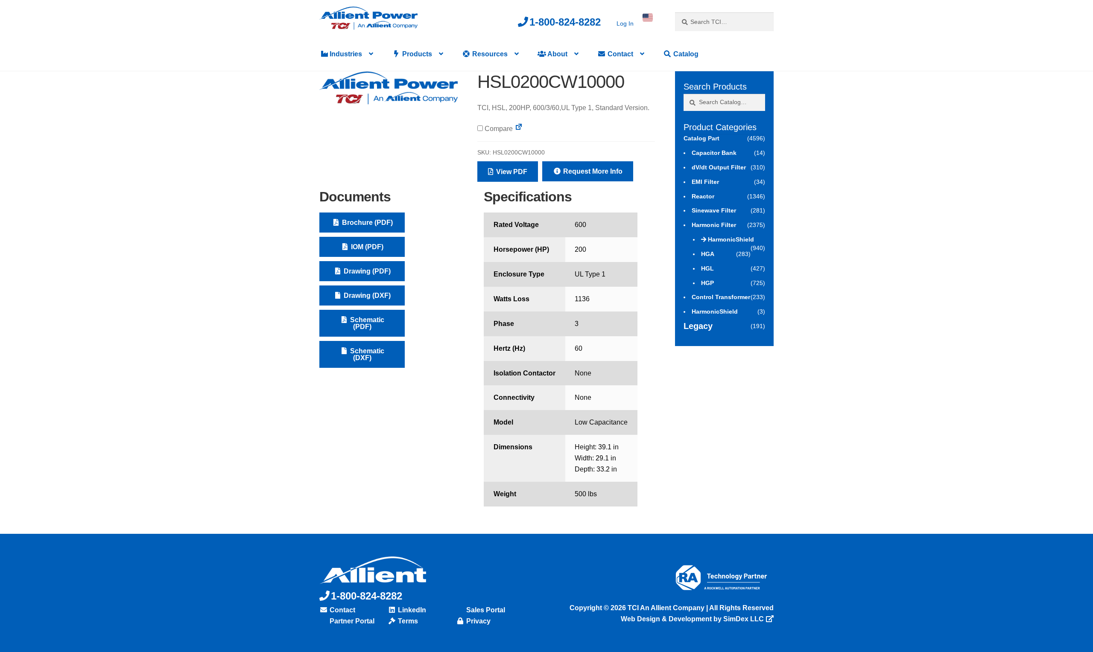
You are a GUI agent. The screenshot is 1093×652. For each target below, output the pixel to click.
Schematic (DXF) (366, 354)
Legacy (698, 326)
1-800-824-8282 (565, 22)
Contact (619, 54)
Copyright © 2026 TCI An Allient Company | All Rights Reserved (672, 607)
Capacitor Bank (714, 152)
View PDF (510, 171)
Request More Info (591, 171)
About (556, 54)
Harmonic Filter (714, 224)
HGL (707, 268)
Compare (498, 128)
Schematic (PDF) (366, 323)
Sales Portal (485, 610)
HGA (707, 253)
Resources (489, 54)
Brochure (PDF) (366, 222)
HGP (707, 282)
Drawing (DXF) (366, 295)
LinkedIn (411, 610)
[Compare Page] (518, 128)
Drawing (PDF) (366, 271)
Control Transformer (721, 297)
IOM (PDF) (366, 246)
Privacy (478, 621)
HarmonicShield (731, 239)
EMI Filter (705, 181)
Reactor (703, 196)
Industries (345, 54)
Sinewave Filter (714, 210)
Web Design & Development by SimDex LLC (692, 619)
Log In (625, 23)
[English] (647, 17)
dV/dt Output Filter (719, 167)
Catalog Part (701, 138)
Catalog (685, 54)
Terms (407, 621)
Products (416, 54)
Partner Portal (351, 621)
